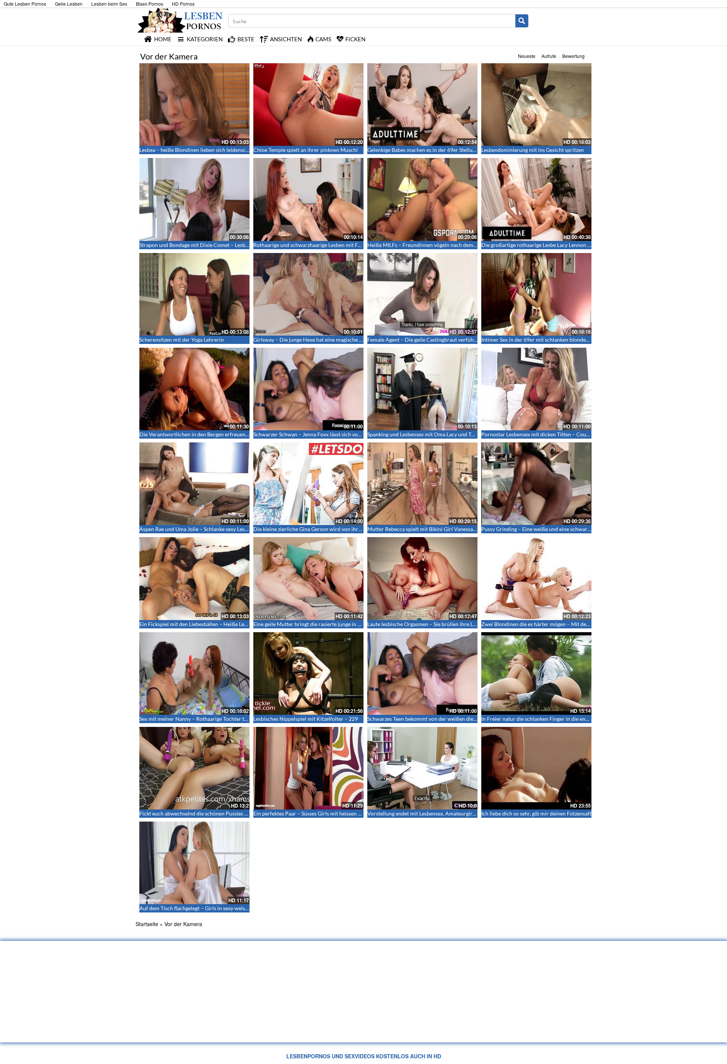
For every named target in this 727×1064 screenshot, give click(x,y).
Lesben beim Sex (109, 4)
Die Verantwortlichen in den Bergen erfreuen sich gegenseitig (211, 434)
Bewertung (573, 56)
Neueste (526, 56)
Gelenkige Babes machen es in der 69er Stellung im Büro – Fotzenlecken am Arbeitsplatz (470, 150)
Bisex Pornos (149, 4)
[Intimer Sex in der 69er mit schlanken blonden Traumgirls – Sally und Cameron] (536, 294)
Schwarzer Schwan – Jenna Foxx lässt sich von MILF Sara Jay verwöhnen (337, 434)
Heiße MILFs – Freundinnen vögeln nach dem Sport (427, 245)
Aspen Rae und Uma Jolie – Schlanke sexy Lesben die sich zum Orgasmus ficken (231, 529)
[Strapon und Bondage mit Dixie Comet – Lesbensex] (194, 199)
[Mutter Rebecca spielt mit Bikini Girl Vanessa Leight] (422, 483)
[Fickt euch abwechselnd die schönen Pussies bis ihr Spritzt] (194, 768)
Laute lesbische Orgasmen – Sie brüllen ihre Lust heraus (432, 624)
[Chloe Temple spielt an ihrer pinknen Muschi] (308, 104)
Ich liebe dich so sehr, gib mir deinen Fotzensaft (536, 813)
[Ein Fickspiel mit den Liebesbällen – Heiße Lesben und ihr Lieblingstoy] (194, 578)
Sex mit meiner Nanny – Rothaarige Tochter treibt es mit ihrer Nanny (219, 719)
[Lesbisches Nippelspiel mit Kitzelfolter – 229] (308, 673)
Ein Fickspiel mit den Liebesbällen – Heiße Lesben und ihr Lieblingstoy (221, 624)
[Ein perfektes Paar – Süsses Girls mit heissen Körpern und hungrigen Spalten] (308, 768)
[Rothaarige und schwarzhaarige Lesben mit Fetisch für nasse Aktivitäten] (308, 199)
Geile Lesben (69, 4)
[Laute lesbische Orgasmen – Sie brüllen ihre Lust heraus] (422, 578)
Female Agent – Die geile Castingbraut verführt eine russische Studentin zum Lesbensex (469, 339)
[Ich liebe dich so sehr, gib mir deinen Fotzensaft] (536, 768)
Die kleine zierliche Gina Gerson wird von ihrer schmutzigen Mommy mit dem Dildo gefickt (359, 529)
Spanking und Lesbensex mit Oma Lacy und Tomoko (427, 434)
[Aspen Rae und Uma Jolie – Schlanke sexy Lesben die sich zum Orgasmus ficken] (194, 483)
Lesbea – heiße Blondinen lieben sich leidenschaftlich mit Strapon (216, 150)
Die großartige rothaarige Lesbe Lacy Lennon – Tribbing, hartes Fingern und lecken (577, 245)
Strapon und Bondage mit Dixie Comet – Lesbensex (199, 245)
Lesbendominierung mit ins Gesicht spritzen (532, 150)
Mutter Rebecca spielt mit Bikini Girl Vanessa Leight (427, 529)
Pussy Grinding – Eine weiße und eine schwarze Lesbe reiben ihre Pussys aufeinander (580, 529)
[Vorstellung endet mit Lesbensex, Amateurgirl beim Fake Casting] (422, 768)
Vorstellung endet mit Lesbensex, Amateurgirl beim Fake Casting (442, 813)
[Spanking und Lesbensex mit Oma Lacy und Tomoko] (422, 389)
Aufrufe (548, 56)
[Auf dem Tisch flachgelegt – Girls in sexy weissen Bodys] (194, 863)
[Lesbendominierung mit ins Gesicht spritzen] (536, 104)
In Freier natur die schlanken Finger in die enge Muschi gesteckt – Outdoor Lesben (577, 719)
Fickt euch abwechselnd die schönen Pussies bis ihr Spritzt (207, 813)
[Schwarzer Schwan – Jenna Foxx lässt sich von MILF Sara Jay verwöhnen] (308, 389)
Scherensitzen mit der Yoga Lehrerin (181, 339)
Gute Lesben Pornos (25, 4)
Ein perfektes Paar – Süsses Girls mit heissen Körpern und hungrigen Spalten (342, 813)
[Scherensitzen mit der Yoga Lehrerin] (194, 294)
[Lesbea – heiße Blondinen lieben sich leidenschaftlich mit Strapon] (194, 104)
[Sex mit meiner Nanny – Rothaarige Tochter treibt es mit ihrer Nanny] (194, 673)
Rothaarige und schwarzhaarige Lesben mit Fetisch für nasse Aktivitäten (337, 245)
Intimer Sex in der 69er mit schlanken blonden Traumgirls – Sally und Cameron (573, 339)
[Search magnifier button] (521, 20)
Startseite (147, 924)
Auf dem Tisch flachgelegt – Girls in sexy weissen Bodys (203, 908)
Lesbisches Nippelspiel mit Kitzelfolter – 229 (305, 719)
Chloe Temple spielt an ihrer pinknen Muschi (305, 150)
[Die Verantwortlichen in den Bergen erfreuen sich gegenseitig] (194, 389)
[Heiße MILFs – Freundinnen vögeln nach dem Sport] (422, 199)
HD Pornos (183, 4)
